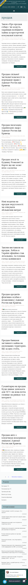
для (17, 400)
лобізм (7, 262)
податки (7, 213)
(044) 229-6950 (9, 7)
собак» (20, 39)
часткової (18, 89)
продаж (12, 39)
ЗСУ (2, 401)
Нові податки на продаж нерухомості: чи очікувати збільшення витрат (13, 205)
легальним (3, 262)
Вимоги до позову (6, 494)
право (3, 89)
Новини (3, 170)
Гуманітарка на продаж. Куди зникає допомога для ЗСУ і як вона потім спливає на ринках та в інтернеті (14, 392)
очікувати (3, 213)
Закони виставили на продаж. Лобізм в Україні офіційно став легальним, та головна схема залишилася (13, 253)
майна (20, 351)
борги (11, 170)
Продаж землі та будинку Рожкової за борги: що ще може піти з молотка (12, 163)
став (17, 262)
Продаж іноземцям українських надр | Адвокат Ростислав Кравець (11, 129)
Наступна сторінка (17, 476)
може (20, 170)
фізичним (13, 306)
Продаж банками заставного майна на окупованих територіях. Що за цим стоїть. (14, 344)
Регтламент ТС (5, 486)
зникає (23, 400)
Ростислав (9, 89)
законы (19, 261)
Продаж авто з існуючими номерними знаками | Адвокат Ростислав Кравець (14, 439)
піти (2, 171)
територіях (14, 352)
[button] (14, 11)
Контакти (4, 500)
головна (15, 261)
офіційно (11, 262)
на (8, 262)
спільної (13, 89)
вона (10, 400)
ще (12, 171)
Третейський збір (6, 491)
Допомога (20, 400)
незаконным (22, 305)
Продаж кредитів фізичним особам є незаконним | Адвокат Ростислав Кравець (13, 298)
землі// (17, 170)
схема (19, 262)
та (15, 89)
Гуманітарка (14, 400)
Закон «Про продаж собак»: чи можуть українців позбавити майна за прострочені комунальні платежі (13, 30)
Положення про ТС (6, 488)
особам (3, 306)
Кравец (14, 305)
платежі (3, 39)
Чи (2, 40)
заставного (16, 351)
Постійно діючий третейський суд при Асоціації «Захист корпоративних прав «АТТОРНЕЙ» (14, 2)
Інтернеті (5, 401)
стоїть (10, 352)
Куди (8, 401)
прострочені (16, 39)
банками (10, 351)
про (10, 39)
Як (24, 401)
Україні (23, 262)
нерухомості (21, 212)
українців (23, 39)
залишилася (22, 261)
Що (13, 171)
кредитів (17, 305)
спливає (20, 401)
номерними (4, 447)
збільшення (15, 212)
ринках (17, 401)
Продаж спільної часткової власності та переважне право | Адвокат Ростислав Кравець (13, 80)
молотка (23, 170)
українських (8, 137)
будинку (13, 170)
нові (24, 212)
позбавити (7, 39)
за (15, 170)
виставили (12, 261)
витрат (11, 212)
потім (12, 401)
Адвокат (11, 305)
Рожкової (8, 171)
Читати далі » (20, 66)
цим (17, 352)
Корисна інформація (7, 497)
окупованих (4, 352)
